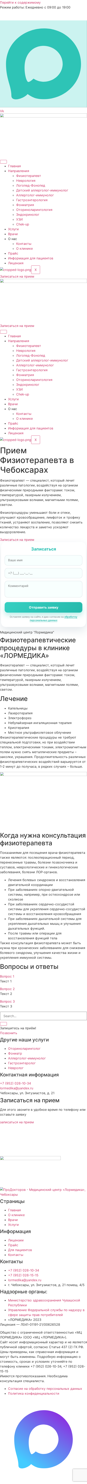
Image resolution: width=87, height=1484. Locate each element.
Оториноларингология (34, 210)
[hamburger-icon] (3, 162)
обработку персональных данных (53, 618)
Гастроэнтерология (32, 200)
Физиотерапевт (28, 176)
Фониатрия (25, 205)
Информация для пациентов (30, 258)
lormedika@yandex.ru (16, 1088)
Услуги (13, 229)
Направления (18, 171)
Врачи (13, 234)
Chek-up (22, 224)
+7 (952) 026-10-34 (15, 1083)
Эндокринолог (27, 214)
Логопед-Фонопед (30, 185)
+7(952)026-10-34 (28, 15)
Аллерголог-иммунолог (35, 195)
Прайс (13, 253)
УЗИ (19, 219)
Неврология (25, 181)
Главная (14, 166)
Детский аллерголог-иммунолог (42, 190)
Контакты (23, 244)
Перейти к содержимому (20, 2)
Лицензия (15, 263)
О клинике (24, 248)
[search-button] (3, 1024)
